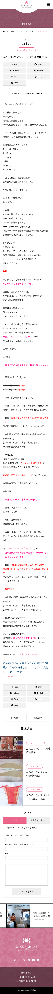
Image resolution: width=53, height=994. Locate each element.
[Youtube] (33, 960)
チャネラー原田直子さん (20, 548)
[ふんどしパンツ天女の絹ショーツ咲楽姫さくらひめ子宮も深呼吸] (26, 945)
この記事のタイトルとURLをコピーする (27, 94)
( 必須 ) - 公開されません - (19, 844)
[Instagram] (15, 960)
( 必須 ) (17, 835)
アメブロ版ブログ (11, 676)
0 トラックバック (38, 820)
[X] (24, 960)
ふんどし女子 (34, 766)
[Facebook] (28, 960)
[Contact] (38, 960)
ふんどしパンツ (26, 50)
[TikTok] (19, 960)
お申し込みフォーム (28, 654)
